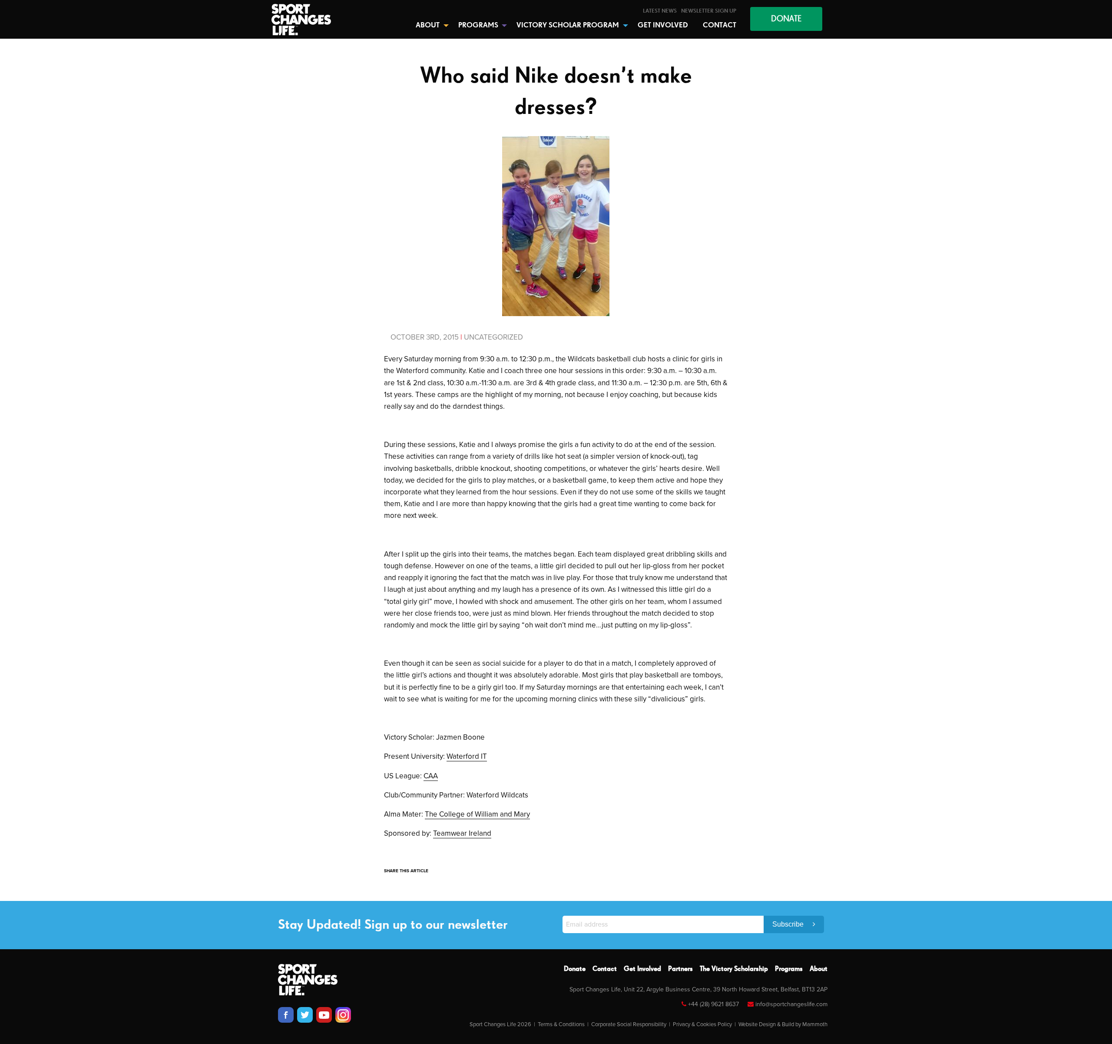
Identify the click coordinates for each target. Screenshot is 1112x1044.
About (818, 969)
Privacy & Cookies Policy (702, 1024)
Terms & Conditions (561, 1024)
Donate (575, 969)
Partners (680, 969)
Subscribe (788, 924)
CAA (431, 775)
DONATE (786, 19)
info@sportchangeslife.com (791, 1004)
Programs (789, 969)
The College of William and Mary (477, 814)
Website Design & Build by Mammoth (782, 1024)
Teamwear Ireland (462, 833)
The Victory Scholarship (734, 969)
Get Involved (642, 969)
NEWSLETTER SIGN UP (708, 11)
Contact (604, 969)
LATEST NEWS (660, 11)
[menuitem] (660, 11)
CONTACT (719, 25)
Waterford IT (467, 756)
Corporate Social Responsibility (628, 1024)
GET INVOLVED (663, 25)
